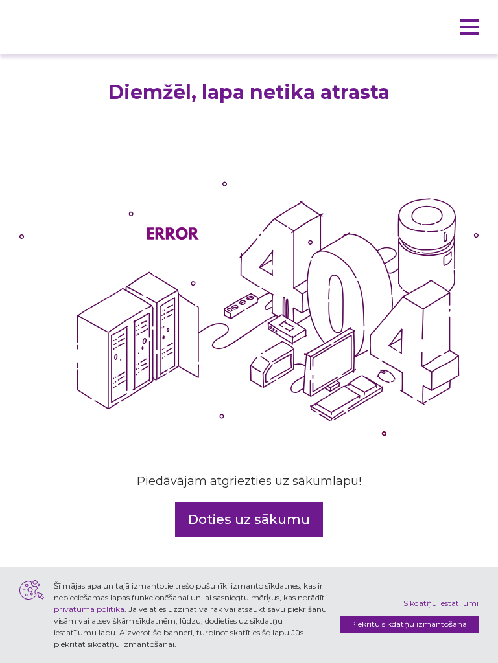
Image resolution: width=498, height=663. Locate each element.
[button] (469, 27)
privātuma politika (89, 609)
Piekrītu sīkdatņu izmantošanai (409, 624)
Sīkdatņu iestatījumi (441, 603)
